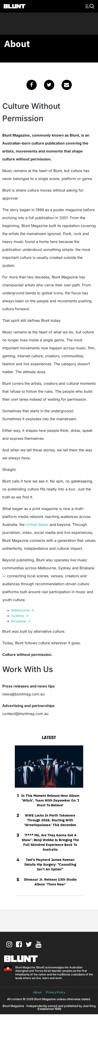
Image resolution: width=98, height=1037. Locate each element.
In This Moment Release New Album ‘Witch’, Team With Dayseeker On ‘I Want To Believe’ (50, 800)
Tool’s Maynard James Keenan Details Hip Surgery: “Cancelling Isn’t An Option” (50, 864)
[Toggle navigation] (89, 6)
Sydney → (20, 615)
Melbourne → (22, 610)
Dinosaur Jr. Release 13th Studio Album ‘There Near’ (50, 881)
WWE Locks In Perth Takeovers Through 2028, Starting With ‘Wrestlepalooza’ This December (50, 820)
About (37, 992)
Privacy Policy (55, 992)
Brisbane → (21, 621)
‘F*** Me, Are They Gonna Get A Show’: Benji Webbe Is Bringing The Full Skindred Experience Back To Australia (50, 842)
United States (37, 524)
